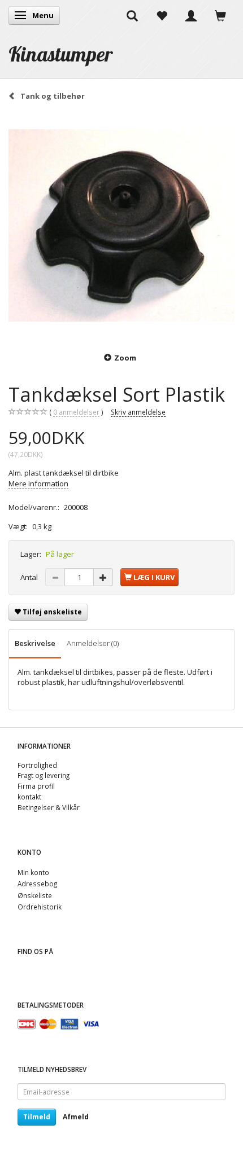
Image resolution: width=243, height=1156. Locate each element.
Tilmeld (36, 1117)
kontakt (29, 796)
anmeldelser (76, 411)
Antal (30, 577)
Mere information (38, 483)
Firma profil (36, 785)
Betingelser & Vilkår (49, 807)
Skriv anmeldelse (138, 411)
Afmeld (76, 1117)
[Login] (191, 15)
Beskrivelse (35, 643)
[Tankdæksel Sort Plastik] (121, 226)
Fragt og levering (44, 775)
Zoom (125, 358)
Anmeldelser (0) (93, 643)
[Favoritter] (161, 15)
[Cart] (220, 15)
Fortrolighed (37, 765)
